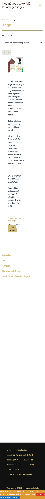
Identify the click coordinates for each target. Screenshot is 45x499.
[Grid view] (4, 52)
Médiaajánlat (12, 460)
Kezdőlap (6, 20)
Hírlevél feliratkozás (15, 465)
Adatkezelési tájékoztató (17, 450)
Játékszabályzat (13, 470)
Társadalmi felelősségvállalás (19, 474)
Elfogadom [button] (40, 494)
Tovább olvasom (12, 228)
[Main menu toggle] (40, 5)
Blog (32, 465)
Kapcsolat (28, 460)
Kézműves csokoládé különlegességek (16, 5)
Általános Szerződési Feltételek (20, 455)
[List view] (8, 52)
